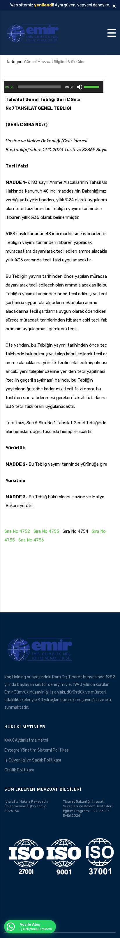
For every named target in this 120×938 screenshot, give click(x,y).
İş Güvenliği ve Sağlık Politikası (32, 760)
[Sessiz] (79, 87)
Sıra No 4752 (17, 531)
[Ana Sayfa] (33, 32)
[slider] (92, 86)
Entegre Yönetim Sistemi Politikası (37, 750)
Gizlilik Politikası (19, 770)
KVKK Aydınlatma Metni (26, 740)
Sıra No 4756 (31, 540)
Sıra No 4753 (46, 531)
